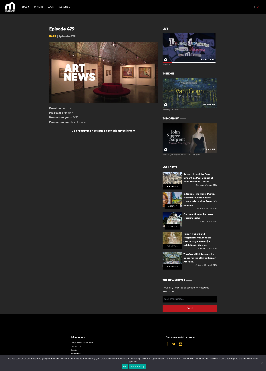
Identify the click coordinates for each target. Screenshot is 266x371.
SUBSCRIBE (64, 7)
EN (258, 7)
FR (253, 7)
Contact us (76, 346)
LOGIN (51, 7)
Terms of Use (76, 354)
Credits (74, 350)
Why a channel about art (82, 343)
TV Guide (38, 7)
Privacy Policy (137, 366)
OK (124, 366)
